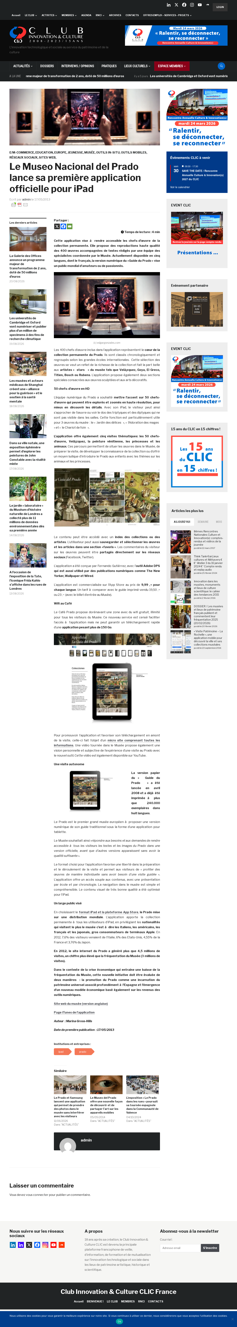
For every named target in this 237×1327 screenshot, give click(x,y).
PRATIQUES (109, 66)
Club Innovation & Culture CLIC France (118, 1291)
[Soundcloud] (207, 5)
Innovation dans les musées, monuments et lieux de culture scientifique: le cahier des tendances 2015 (207, 588)
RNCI (99, 15)
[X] (176, 5)
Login (220, 7)
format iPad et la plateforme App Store (108, 912)
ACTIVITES (48, 15)
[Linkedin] (21, 1245)
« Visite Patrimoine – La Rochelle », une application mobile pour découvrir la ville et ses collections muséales (208, 638)
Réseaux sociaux (23, 157)
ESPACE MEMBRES (170, 66)
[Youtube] (200, 5)
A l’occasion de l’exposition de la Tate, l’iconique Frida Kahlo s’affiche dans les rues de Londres (27, 580)
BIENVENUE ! (95, 1301)
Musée (89, 152)
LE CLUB (29, 15)
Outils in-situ (108, 152)
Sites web (47, 157)
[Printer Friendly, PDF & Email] (19, 204)
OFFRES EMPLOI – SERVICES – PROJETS (166, 15)
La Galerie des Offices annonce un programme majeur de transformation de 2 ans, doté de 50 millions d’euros (27, 266)
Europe (60, 152)
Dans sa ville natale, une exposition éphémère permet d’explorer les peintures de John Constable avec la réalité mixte (27, 453)
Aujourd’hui (182, 521)
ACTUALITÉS (21, 66)
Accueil (16, 15)
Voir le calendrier (180, 187)
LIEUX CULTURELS (136, 66)
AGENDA (86, 15)
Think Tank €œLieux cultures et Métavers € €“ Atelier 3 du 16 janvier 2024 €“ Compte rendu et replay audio (208, 563)
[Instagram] (192, 5)
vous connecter (37, 1195)
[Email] (69, 226)
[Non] (232, 1319)
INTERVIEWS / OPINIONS (77, 66)
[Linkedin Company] (168, 5)
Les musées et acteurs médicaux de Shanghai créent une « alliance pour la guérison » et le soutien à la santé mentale (26, 391)
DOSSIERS (47, 66)
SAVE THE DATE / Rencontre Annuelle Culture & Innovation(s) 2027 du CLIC (203, 175)
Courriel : (166, 1239)
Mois (219, 521)
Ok (119, 1321)
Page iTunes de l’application (74, 1012)
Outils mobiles (133, 152)
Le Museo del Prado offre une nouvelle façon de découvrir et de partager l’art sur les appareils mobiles (106, 1105)
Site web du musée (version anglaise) (81, 1004)
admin (26, 199)
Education (44, 152)
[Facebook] (184, 5)
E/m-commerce (21, 152)
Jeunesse (75, 152)
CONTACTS (132, 15)
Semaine (203, 521)
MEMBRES (68, 15)
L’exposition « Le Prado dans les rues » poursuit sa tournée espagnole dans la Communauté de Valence (142, 1105)
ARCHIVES (115, 15)
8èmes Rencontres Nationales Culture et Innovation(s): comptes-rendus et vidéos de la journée (208, 538)
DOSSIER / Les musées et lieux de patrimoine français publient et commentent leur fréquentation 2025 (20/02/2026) (208, 615)
